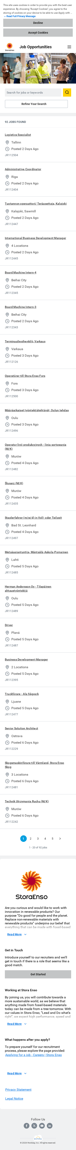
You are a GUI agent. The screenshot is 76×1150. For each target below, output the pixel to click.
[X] (34, 1126)
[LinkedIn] (49, 1126)
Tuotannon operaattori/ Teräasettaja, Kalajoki (36, 203)
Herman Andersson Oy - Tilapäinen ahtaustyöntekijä (28, 588)
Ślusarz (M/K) (14, 483)
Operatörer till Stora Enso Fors (25, 375)
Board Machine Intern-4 (20, 272)
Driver (9, 625)
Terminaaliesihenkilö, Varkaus (25, 341)
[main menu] (69, 47)
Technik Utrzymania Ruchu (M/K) (27, 801)
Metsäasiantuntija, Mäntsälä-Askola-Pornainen (36, 552)
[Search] (67, 92)
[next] (60, 838)
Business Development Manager (26, 659)
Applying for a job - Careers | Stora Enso (33, 1055)
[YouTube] (42, 1126)
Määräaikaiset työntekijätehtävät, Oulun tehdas (37, 410)
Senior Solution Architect (21, 728)
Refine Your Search (33, 104)
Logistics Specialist (18, 134)
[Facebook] (26, 1126)
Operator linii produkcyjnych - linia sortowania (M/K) (35, 446)
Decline (38, 22)
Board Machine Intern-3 (20, 307)
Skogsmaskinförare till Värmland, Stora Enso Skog (34, 765)
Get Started (38, 974)
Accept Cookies (38, 32)
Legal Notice (14, 1098)
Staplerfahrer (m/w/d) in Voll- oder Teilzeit (33, 517)
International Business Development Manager (35, 238)
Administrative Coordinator (23, 169)
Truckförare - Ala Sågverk (22, 694)
